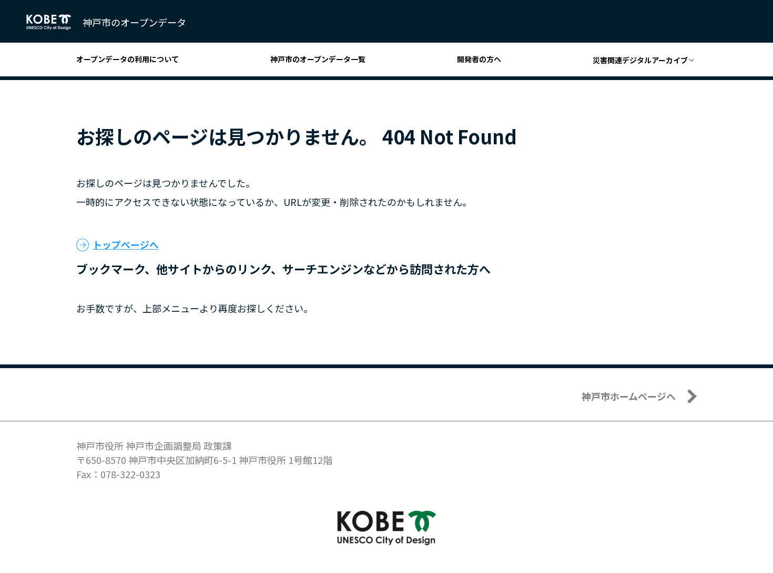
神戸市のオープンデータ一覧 (317, 59)
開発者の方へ (479, 59)
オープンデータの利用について (127, 59)
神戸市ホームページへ (629, 396)
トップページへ (126, 244)
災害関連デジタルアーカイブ (640, 60)
